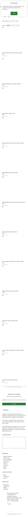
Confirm (14, 13)
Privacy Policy (13, 7)
